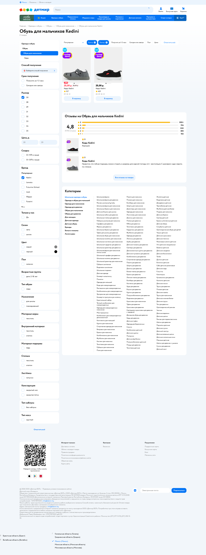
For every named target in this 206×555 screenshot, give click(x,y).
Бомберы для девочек (135, 280)
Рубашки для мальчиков (105, 347)
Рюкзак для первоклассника (167, 319)
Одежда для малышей (104, 282)
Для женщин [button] (70, 217)
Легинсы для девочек (134, 239)
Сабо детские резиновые (166, 266)
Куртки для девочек (134, 292)
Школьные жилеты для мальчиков (109, 239)
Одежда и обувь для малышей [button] (77, 200)
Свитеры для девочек (134, 248)
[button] (180, 18)
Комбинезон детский (134, 330)
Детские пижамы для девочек (137, 245)
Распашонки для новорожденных (109, 288)
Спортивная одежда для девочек (138, 260)
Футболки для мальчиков (106, 338)
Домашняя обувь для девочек (137, 315)
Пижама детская (162, 289)
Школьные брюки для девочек (108, 230)
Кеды (26, 58)
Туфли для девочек (133, 304)
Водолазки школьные (104, 267)
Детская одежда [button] (71, 220)
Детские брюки (162, 215)
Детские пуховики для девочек (138, 254)
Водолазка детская (163, 200)
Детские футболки (133, 339)
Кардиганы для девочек (135, 230)
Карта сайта (65, 464)
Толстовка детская (133, 348)
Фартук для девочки (104, 227)
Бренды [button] (68, 227)
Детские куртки (132, 333)
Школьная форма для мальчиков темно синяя (108, 251)
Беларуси (34, 491)
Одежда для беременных (135, 324)
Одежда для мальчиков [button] (74, 204)
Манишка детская (163, 340)
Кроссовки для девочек (135, 307)
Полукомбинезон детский (136, 342)
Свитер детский (162, 218)
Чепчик (159, 310)
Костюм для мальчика (104, 341)
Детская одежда (102, 273)
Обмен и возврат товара (70, 449)
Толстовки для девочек (135, 227)
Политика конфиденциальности (73, 455)
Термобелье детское (164, 206)
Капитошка (161, 275)
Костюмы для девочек (135, 283)
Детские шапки (162, 316)
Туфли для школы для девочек (107, 233)
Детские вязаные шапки (165, 334)
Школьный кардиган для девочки (109, 245)
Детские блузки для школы (106, 212)
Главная (23, 26)
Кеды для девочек (133, 318)
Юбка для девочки (133, 224)
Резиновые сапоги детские (166, 242)
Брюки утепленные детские (167, 221)
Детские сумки (162, 328)
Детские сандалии (163, 251)
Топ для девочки (162, 304)
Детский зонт (162, 349)
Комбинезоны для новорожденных (109, 291)
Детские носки (162, 283)
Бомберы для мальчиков (135, 203)
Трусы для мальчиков (164, 295)
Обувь (49, 26)
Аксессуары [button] (70, 234)
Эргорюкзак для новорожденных (109, 294)
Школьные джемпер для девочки (109, 248)
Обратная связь (66, 461)
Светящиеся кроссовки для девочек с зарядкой (140, 311)
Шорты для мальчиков (135, 206)
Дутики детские (162, 260)
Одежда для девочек (134, 236)
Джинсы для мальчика (134, 218)
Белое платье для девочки (136, 272)
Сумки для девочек (163, 346)
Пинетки (100, 279)
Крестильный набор (104, 300)
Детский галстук (163, 331)
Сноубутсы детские (164, 227)
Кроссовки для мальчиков (136, 301)
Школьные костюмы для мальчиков (110, 242)
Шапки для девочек (164, 322)
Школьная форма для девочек (107, 200)
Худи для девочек (133, 286)
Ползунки (130, 336)
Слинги (129, 327)
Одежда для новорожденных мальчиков (107, 309)
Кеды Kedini (88, 142)
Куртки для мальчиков (105, 323)
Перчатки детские (163, 325)
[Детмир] (34, 10)
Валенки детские (163, 248)
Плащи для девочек (134, 345)
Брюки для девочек (134, 275)
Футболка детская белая (165, 209)
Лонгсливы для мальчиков (136, 215)
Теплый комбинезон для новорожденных (105, 304)
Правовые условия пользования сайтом (57, 489)
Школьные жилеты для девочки (108, 258)
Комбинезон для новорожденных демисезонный (109, 317)
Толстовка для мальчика (105, 344)
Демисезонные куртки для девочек (139, 251)
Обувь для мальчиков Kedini (90, 26)
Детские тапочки (163, 239)
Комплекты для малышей (106, 320)
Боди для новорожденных (106, 285)
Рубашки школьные (104, 264)
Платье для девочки (134, 221)
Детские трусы (162, 301)
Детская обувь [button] (71, 224)
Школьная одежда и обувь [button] (76, 197)
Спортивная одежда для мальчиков (109, 326)
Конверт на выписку (104, 276)
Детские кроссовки (164, 236)
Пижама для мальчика (134, 200)
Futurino (160, 272)
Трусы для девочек (163, 286)
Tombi (159, 257)
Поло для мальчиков (104, 350)
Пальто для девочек (134, 263)
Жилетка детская (163, 197)
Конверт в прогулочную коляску (109, 297)
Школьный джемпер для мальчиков (109, 261)
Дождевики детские (164, 203)
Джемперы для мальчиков (136, 209)
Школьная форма (103, 197)
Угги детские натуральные (166, 245)
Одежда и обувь (35, 26)
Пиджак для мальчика (164, 212)
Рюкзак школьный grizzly (106, 203)
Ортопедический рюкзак (166, 307)
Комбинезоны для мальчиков (107, 335)
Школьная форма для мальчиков (108, 206)
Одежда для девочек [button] (73, 207)
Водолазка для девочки (135, 298)
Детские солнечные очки (166, 337)
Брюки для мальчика (104, 332)
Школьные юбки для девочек (107, 215)
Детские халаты (162, 292)
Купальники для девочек (165, 278)
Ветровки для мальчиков (106, 329)
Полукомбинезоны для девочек (138, 295)
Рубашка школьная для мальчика (108, 221)
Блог (146, 452)
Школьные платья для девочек (108, 218)
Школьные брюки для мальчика (108, 209)
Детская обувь (162, 224)
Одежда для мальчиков (135, 212)
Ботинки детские (163, 263)
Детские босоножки (164, 254)
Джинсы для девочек (134, 269)
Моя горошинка (102, 313)
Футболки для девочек (135, 233)
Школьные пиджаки (104, 270)
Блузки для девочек (134, 289)
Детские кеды (162, 269)
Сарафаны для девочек (105, 224)
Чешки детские (162, 233)
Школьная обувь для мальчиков (108, 236)
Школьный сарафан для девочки (108, 255)
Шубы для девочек (133, 242)
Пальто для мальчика (134, 197)
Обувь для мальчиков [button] (74, 210)
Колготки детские (163, 280)
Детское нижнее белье (165, 298)
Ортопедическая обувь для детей (169, 230)
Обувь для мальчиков (65, 26)
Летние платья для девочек (136, 278)
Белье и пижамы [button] (71, 230)
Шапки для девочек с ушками (167, 343)
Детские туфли (132, 321)
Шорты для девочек (134, 266)
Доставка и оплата (68, 447)
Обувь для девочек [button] (73, 214)
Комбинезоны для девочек (136, 257)
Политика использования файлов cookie (76, 458)
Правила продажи (67, 452)
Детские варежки (163, 313)
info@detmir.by (48, 501)
